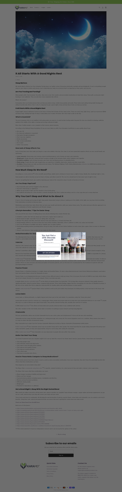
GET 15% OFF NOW (49, 253)
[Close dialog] (84, 234)
